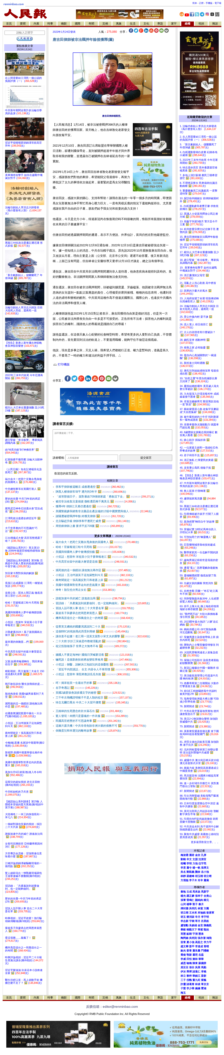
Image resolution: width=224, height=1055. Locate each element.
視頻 (201, 23)
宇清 (195, 933)
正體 (201, 3)
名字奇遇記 (77, 687)
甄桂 (206, 929)
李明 (189, 863)
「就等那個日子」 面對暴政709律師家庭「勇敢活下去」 (105, 496)
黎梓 (189, 975)
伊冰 (183, 971)
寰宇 (174, 23)
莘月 (197, 921)
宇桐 (191, 921)
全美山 (208, 895)
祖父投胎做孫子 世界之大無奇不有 (91, 646)
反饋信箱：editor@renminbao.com (112, 1006)
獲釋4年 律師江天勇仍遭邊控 (88, 506)
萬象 (119, 23)
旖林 (195, 959)
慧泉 (201, 933)
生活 (132, 23)
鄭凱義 (190, 871)
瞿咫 (195, 954)
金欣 (197, 855)
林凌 (197, 984)
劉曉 (183, 859)
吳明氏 (193, 908)
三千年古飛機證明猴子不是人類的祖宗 (94, 697)
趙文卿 (184, 946)
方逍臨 (184, 880)
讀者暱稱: (59, 457)
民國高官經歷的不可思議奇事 (88, 720)
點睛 (189, 933)
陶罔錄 (184, 938)
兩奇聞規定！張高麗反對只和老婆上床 (94, 579)
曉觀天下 (192, 929)
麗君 (191, 855)
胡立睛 (184, 912)
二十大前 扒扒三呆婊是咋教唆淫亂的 (93, 641)
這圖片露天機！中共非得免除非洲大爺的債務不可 (101, 725)
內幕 (36, 23)
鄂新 (189, 954)
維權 (187, 23)
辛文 (189, 859)
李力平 (208, 942)
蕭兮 (189, 867)
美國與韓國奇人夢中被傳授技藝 (90, 551)
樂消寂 (190, 916)
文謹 (195, 859)
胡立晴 (208, 876)
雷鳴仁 (190, 900)
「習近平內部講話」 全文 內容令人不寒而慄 (97, 669)
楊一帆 (196, 867)
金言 (200, 925)
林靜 (183, 876)
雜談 (215, 23)
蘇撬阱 (202, 963)
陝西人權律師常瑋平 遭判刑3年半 (91, 491)
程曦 (183, 863)
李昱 (183, 867)
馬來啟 (196, 891)
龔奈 (197, 871)
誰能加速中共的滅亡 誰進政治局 (91, 598)
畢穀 (183, 929)
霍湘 (203, 988)
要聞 (23, 23)
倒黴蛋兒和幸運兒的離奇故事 (88, 730)
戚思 (183, 963)
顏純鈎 (199, 900)
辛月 (197, 916)
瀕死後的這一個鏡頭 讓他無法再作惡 (93, 570)
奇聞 (91, 23)
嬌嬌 (197, 988)
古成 (189, 891)
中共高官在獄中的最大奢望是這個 (92, 561)
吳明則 (193, 938)
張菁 (183, 900)
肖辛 (200, 880)
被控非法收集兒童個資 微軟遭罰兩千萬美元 (96, 501)
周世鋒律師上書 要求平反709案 (90, 525)
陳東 (195, 963)
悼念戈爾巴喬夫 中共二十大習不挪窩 (92, 702)
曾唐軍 (210, 912)
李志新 (184, 921)
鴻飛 (209, 938)
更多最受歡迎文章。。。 (205, 842)
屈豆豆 (184, 967)
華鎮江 (196, 975)
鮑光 (183, 950)
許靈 (183, 984)
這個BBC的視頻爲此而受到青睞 (92, 631)
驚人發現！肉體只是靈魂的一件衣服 (92, 715)
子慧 (183, 988)
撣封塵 (184, 908)
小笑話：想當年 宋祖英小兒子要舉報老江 (96, 556)
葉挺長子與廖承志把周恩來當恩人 (92, 613)
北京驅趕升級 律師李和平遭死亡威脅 (93, 521)
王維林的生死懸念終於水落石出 (89, 711)
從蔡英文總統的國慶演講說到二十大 (93, 626)
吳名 (183, 871)
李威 (183, 959)
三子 (183, 980)
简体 (194, 3)
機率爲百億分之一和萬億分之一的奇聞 (94, 617)
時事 (50, 23)
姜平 (191, 946)
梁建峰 (190, 876)
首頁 (9, 23)
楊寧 (189, 904)
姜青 (189, 950)
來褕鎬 (202, 912)
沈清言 (202, 859)
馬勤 (203, 967)
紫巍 (203, 980)
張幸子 (199, 895)
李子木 (193, 880)
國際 (77, 23)
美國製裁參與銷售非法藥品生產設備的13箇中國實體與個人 (104, 511)
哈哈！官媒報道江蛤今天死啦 (89, 546)
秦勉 (183, 891)
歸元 (206, 900)
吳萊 (197, 967)
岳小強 (205, 871)
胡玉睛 (199, 876)
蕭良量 (196, 950)
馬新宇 (205, 891)
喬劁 (183, 954)
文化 (146, 23)
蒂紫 (200, 929)
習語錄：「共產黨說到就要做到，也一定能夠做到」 (103, 603)
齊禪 (189, 971)
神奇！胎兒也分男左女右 (85, 589)
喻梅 (189, 963)
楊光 (183, 895)
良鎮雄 (193, 925)
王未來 (193, 912)
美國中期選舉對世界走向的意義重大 (92, 584)
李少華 (190, 988)
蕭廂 (206, 880)
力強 (195, 863)
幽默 (64, 23)
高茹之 (199, 942)
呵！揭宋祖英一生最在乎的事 (88, 682)
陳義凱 (208, 925)
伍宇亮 (202, 863)
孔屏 (203, 855)
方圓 (206, 908)
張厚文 (205, 867)
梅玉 (183, 992)
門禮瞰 (205, 950)
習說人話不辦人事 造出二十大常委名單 (95, 608)
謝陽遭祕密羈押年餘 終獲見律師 (90, 516)
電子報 (218, 3)
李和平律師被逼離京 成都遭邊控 (90, 486)
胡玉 (183, 916)
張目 (191, 967)
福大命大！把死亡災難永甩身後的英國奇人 (97, 542)
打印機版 (63, 364)
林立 (183, 975)
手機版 (209, 3)
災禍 (105, 23)
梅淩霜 (184, 855)
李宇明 (205, 916)
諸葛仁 (196, 971)
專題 (160, 23)
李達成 (199, 946)
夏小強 (190, 942)
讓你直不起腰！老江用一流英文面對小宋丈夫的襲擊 (103, 636)
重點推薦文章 (24, 45)
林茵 (200, 908)
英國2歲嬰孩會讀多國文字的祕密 (90, 692)
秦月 (201, 904)
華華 (201, 959)
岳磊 (201, 954)
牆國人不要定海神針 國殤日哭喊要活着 (94, 654)
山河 (183, 904)
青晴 (206, 946)
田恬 (189, 959)
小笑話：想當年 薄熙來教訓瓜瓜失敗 (93, 674)
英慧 (183, 933)
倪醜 (189, 980)
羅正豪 (190, 895)
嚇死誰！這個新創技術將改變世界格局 (94, 659)
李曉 (203, 971)
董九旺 (196, 980)
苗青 (183, 942)
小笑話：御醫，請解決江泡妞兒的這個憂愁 (97, 664)
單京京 (205, 984)
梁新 (203, 975)
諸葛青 (190, 984)
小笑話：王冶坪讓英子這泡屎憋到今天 (94, 575)
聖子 (195, 904)
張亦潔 (202, 938)
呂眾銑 (205, 921)
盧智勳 (184, 925)
